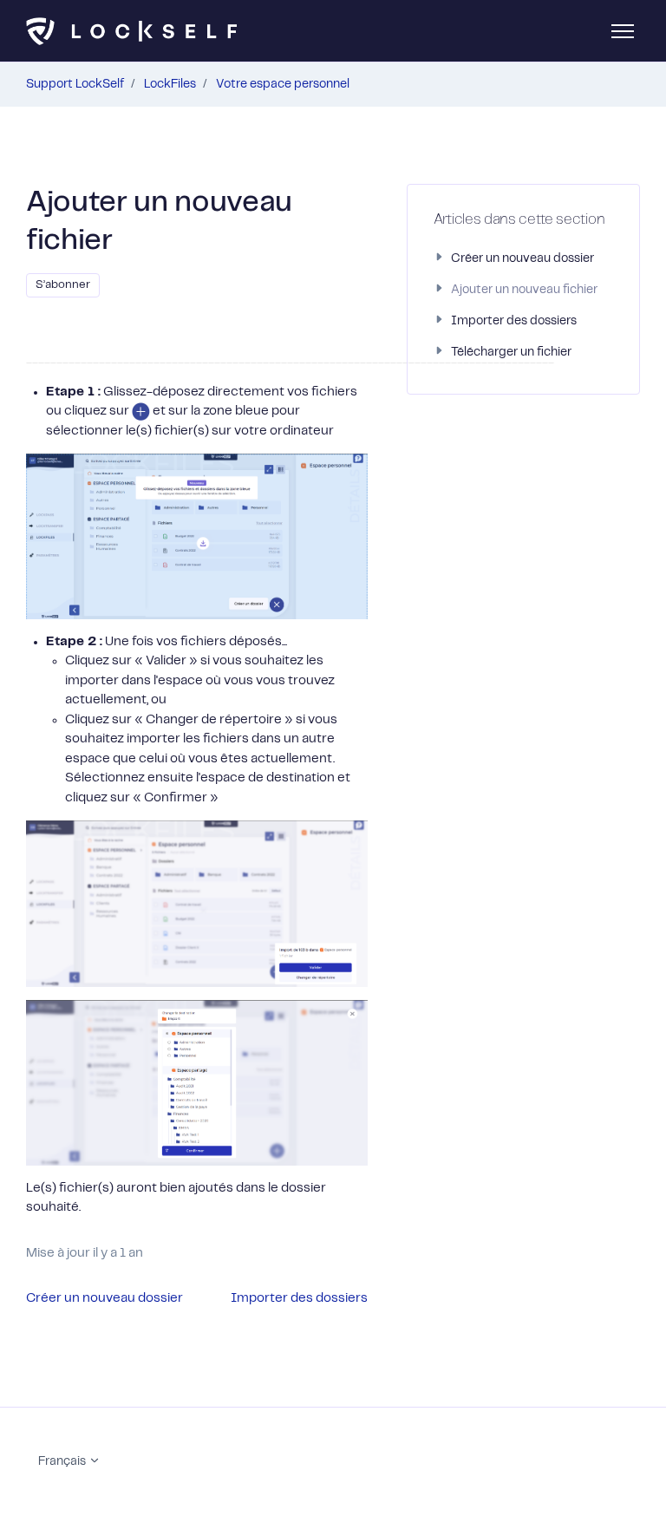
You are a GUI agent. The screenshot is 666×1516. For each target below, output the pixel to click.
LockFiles (170, 84)
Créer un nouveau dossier (104, 1298)
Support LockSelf (75, 84)
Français (63, 1461)
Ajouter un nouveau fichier (524, 290)
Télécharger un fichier (511, 352)
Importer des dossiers (299, 1298)
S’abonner (63, 285)
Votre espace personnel (282, 84)
